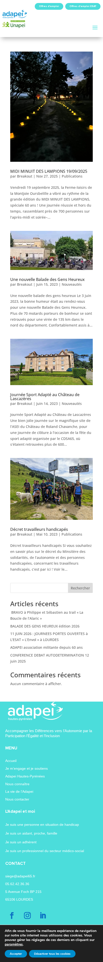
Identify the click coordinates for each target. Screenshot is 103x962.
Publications (72, 176)
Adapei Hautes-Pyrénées (25, 776)
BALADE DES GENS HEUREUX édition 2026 (45, 626)
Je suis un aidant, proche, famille (31, 833)
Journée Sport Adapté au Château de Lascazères (45, 396)
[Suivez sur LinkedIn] (43, 915)
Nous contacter (17, 799)
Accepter (16, 954)
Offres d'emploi (49, 6)
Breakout (24, 176)
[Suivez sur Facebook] (12, 915)
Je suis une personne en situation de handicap (42, 825)
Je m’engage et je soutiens (26, 768)
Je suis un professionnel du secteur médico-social (44, 851)
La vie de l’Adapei (19, 791)
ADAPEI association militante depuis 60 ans (46, 647)
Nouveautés (72, 284)
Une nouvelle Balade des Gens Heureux (47, 279)
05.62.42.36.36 (17, 884)
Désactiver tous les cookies (52, 954)
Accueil (10, 761)
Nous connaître (17, 784)
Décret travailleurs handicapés (39, 529)
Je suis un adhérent (20, 842)
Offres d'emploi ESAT (83, 6)
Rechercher (80, 588)
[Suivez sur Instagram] (27, 915)
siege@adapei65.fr (20, 876)
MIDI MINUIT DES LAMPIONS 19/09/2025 (48, 171)
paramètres (14, 944)
